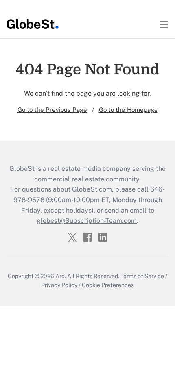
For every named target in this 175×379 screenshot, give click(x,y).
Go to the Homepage (128, 109)
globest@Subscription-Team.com (87, 220)
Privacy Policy (59, 285)
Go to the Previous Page (52, 109)
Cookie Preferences (108, 285)
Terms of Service (142, 276)
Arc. (60, 276)
